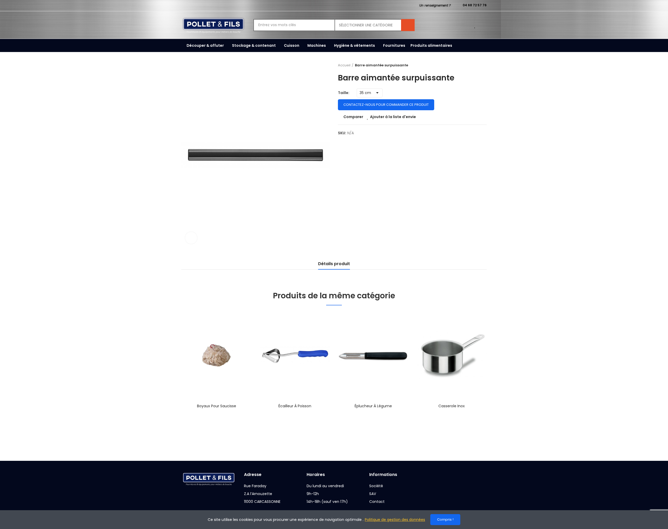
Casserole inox (451, 406)
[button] (167, 377)
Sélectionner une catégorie (366, 25)
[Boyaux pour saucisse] (216, 355)
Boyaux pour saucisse (216, 406)
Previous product (470, 65)
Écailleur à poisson (294, 406)
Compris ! (445, 519)
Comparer (353, 116)
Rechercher (408, 25)
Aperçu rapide (239, 342)
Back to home (476, 65)
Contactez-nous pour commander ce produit (386, 104)
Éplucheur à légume (373, 406)
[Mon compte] (484, 25)
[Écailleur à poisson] (295, 355)
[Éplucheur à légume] (373, 355)
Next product (483, 65)
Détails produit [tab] (334, 264)
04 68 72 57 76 (475, 5)
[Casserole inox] (451, 355)
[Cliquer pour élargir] (191, 238)
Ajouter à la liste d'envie (393, 116)
